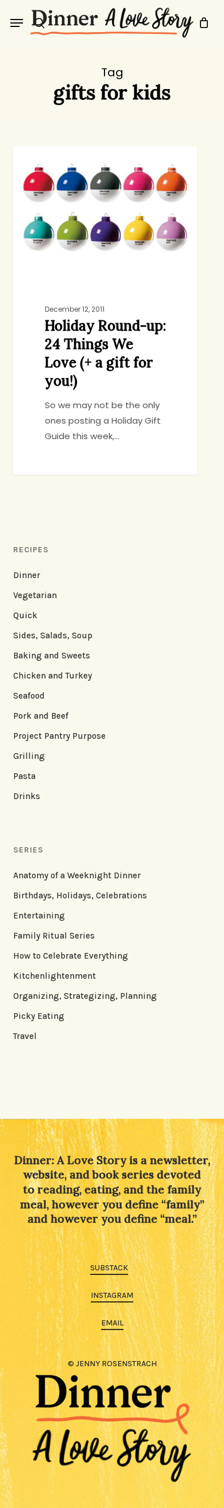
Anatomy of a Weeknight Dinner (77, 875)
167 (84, 159)
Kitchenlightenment (54, 976)
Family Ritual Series (54, 936)
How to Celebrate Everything (70, 956)
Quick (25, 615)
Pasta (24, 776)
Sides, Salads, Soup (52, 635)
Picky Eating (38, 1016)
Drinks (26, 796)
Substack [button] (109, 1268)
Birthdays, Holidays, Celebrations (80, 895)
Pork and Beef (40, 716)
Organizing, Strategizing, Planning (85, 996)
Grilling (29, 756)
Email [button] (112, 1323)
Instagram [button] (112, 1295)
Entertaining (39, 915)
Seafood (29, 696)
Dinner (26, 575)
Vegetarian (35, 595)
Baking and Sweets (51, 655)
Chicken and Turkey (52, 675)
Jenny (47, 159)
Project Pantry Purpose (59, 736)
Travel (25, 1036)
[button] (16, 23)
